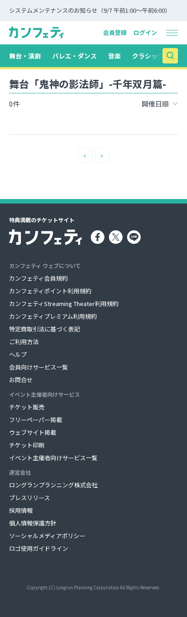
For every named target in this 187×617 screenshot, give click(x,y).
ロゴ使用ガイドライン (38, 548)
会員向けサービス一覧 (38, 367)
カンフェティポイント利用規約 (50, 291)
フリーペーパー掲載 (35, 419)
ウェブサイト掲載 (32, 432)
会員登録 (115, 32)
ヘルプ (18, 354)
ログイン (145, 32)
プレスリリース (29, 497)
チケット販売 (26, 407)
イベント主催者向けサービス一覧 (53, 457)
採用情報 (21, 510)
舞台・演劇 (25, 56)
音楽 (114, 56)
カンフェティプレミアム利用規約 (53, 316)
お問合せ (21, 379)
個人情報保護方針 (32, 523)
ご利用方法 (24, 341)
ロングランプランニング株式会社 (53, 485)
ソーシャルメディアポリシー (47, 535)
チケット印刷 (26, 445)
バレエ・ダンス (74, 56)
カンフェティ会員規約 (38, 278)
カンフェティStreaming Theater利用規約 (63, 303)
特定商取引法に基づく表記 (44, 329)
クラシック (148, 56)
